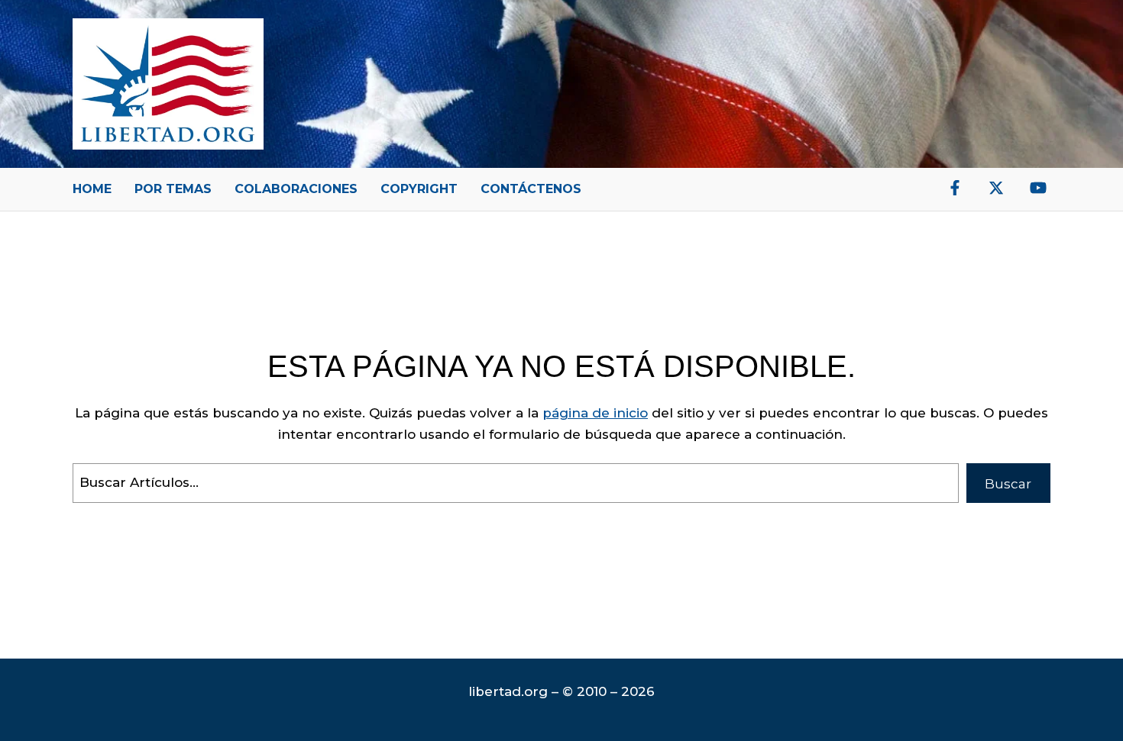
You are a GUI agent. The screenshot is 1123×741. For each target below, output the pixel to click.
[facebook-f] (954, 187)
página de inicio (595, 412)
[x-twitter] (996, 187)
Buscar (1008, 483)
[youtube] (1038, 188)
